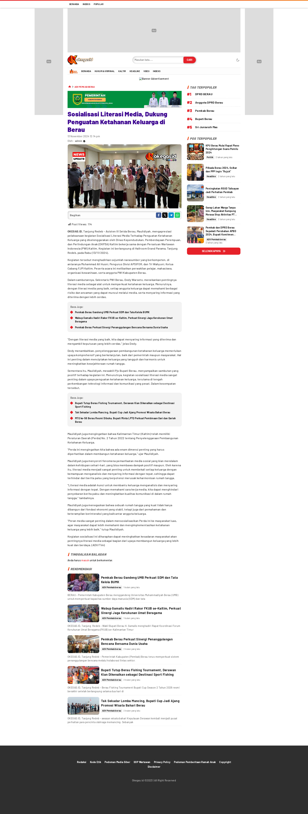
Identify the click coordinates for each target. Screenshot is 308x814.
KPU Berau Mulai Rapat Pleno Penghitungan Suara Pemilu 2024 (222, 149)
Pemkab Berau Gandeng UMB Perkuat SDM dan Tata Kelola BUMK (112, 312)
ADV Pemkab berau (85, 87)
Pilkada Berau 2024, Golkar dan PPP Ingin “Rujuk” (221, 169)
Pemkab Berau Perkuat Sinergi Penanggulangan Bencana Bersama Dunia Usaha (121, 327)
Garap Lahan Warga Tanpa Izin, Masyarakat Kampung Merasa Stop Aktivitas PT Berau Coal (221, 213)
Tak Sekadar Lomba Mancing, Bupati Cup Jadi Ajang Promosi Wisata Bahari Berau (122, 412)
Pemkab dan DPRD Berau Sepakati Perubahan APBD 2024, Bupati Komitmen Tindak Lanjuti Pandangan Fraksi (221, 234)
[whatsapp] (177, 215)
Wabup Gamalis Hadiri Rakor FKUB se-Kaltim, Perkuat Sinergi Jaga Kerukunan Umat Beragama (124, 319)
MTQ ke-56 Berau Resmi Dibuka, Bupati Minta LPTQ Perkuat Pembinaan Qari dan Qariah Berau (125, 420)
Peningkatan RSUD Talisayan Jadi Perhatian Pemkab (222, 190)
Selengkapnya (211, 251)
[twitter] (165, 215)
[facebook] (158, 215)
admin (78, 140)
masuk (85, 560)
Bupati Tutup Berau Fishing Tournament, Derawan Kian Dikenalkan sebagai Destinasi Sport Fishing (124, 405)
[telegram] (171, 215)
